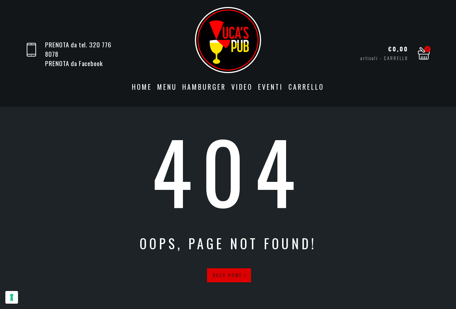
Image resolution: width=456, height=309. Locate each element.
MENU (167, 87)
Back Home (228, 274)
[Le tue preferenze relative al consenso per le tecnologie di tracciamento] (11, 297)
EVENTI (270, 87)
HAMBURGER (204, 87)
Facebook (91, 63)
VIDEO (242, 87)
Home (142, 87)
